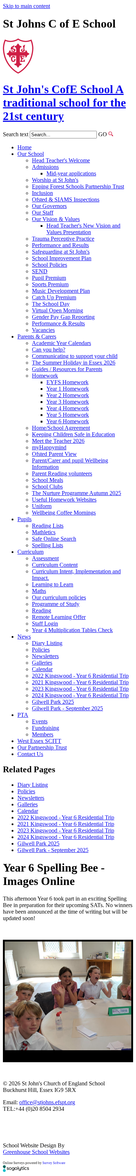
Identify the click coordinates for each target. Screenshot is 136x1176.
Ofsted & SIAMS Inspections (65, 199)
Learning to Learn (52, 584)
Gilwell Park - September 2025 (67, 708)
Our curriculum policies (59, 597)
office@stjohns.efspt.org (47, 1102)
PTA (22, 715)
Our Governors (49, 206)
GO (102, 134)
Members (42, 734)
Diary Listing (47, 643)
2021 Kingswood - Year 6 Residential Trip (80, 682)
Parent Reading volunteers (62, 473)
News (24, 636)
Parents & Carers (36, 336)
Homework (45, 376)
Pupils (24, 519)
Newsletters (45, 656)
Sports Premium (50, 284)
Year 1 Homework (67, 389)
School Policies (49, 265)
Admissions (45, 167)
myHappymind (49, 447)
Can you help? (48, 349)
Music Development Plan (61, 291)
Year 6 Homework (67, 421)
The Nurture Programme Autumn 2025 (76, 493)
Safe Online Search (54, 539)
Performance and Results (60, 245)
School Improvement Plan (61, 258)
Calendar (42, 669)
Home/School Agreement (61, 428)
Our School (30, 154)
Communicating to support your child (75, 356)
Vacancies (43, 330)
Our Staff (42, 212)
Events (40, 721)
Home (24, 147)
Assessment (45, 558)
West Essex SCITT (39, 741)
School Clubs (47, 486)
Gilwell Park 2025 (53, 702)
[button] (110, 134)
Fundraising (45, 728)
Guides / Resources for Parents (67, 369)
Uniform (41, 506)
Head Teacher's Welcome (61, 160)
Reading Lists (47, 526)
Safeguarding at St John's (61, 252)
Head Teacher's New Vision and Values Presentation (83, 229)
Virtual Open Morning (57, 310)
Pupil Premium (49, 278)
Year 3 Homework (67, 402)
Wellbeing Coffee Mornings (64, 513)
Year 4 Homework (67, 408)
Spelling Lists (47, 545)
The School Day (51, 304)
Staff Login (45, 623)
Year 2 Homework (67, 395)
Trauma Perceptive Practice (63, 239)
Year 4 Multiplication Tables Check (72, 630)
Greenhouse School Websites (36, 1152)
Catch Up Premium (54, 297)
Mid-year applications (71, 173)
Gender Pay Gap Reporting (63, 317)
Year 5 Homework (67, 415)
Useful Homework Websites (64, 499)
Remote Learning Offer (59, 617)
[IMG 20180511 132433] (68, 996)
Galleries (42, 663)
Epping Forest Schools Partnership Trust (78, 186)
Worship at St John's (55, 180)
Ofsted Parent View (54, 454)
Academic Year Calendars (61, 343)
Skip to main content (26, 6)
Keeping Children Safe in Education (73, 434)
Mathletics (43, 532)
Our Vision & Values (56, 219)
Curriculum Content (55, 565)
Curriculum (30, 552)
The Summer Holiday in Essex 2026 (73, 363)
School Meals (47, 480)
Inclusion (42, 193)
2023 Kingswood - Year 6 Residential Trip (80, 689)
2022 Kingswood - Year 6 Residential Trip (80, 676)
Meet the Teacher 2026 (58, 441)
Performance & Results (58, 323)
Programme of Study (55, 604)
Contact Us (30, 754)
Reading (41, 610)
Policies (41, 650)
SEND (40, 271)
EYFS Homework (67, 382)
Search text (15, 134)
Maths (39, 591)
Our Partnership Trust (42, 747)
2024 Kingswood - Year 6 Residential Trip (80, 695)
